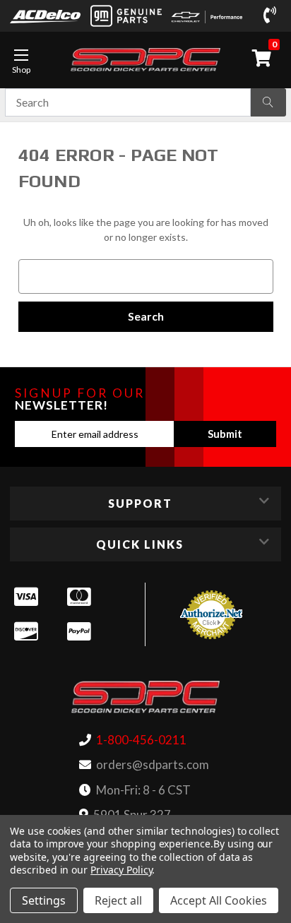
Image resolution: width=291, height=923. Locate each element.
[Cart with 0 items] (264, 57)
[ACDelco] (45, 15)
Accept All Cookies (218, 900)
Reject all (118, 900)
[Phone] (272, 15)
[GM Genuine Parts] (125, 16)
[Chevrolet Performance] (207, 15)
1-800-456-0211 (141, 739)
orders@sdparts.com (152, 764)
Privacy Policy (121, 869)
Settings (44, 900)
